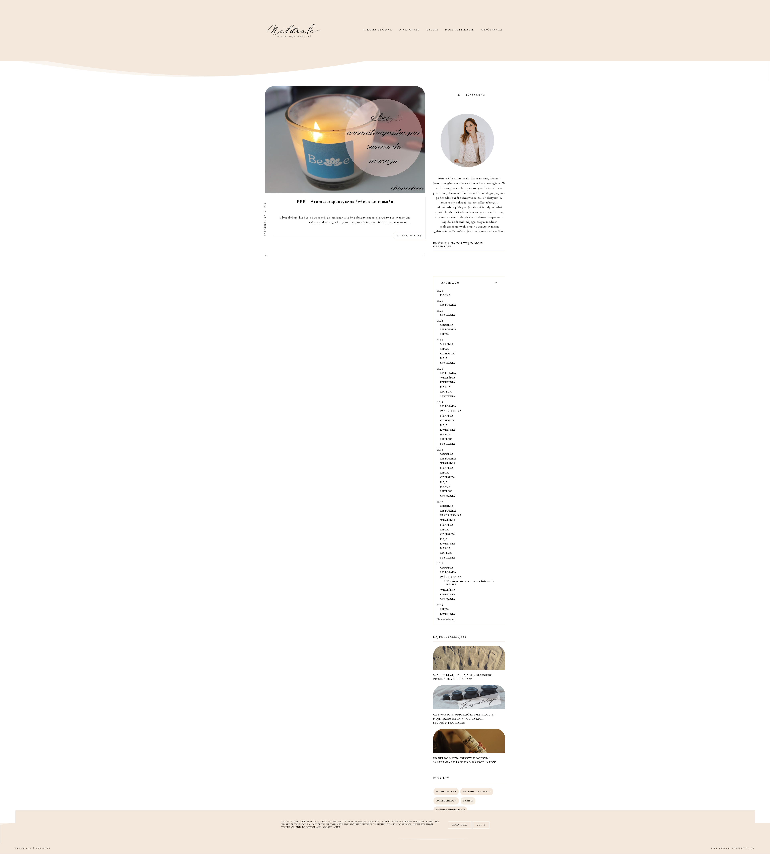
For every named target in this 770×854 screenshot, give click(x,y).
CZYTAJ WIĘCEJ (409, 235)
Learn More (459, 825)
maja (444, 358)
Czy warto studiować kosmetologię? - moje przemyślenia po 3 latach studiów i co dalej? (465, 718)
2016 (440, 563)
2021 (440, 340)
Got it (481, 825)
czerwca (447, 353)
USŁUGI (433, 29)
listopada (448, 305)
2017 (440, 502)
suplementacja (446, 800)
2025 (440, 301)
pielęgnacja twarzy (477, 791)
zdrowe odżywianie (450, 810)
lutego (446, 391)
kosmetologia (446, 791)
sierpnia (446, 344)
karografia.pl (743, 848)
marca (445, 294)
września (447, 377)
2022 (440, 320)
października (451, 411)
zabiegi (468, 800)
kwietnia (447, 382)
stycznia (447, 315)
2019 (440, 402)
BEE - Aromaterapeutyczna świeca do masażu (345, 201)
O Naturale (409, 29)
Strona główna (378, 29)
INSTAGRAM (475, 95)
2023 (440, 311)
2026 (440, 290)
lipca (444, 334)
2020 (440, 368)
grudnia (446, 325)
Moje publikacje (459, 29)
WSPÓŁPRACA (492, 29)
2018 (440, 449)
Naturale (43, 848)
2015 (440, 605)
